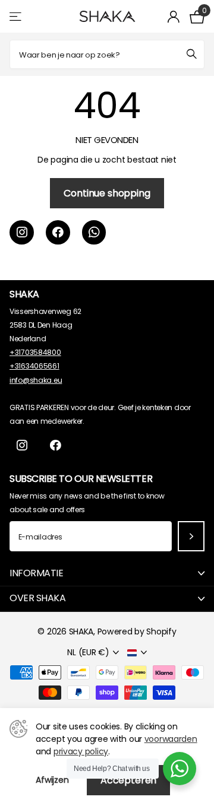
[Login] (174, 16)
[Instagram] (22, 232)
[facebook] (58, 232)
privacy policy (81, 751)
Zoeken (191, 54)
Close (107, 573)
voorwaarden (170, 739)
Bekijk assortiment (16, 16)
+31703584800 (35, 352)
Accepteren (128, 780)
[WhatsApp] (94, 232)
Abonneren (191, 536)
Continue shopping (107, 193)
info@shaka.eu (36, 380)
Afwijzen (52, 780)
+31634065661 (34, 366)
